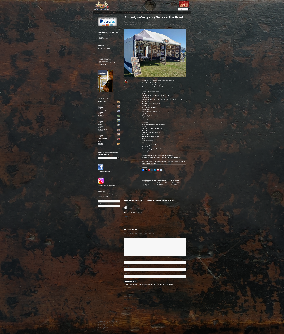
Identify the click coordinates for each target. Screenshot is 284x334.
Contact (158, 12)
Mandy (126, 84)
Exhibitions (127, 88)
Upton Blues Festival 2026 (105, 59)
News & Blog (117, 12)
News (131, 88)
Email (126, 266)
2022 (125, 90)
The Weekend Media (111, 326)
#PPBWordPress (101, 324)
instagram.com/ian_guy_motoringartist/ (107, 185)
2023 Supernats (175, 180)
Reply (126, 216)
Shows (134, 88)
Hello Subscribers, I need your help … (107, 62)
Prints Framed (102, 38)
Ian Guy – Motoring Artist (105, 321)
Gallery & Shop (106, 12)
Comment (127, 237)
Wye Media (105, 327)
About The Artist (129, 12)
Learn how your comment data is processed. (160, 284)
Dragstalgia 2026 (103, 64)
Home (97, 12)
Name (126, 259)
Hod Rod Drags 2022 (161, 180)
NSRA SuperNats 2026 (104, 58)
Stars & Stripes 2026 (103, 61)
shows (135, 90)
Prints (100, 37)
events (128, 90)
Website (126, 273)
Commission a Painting (145, 12)
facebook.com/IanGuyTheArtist (105, 171)
